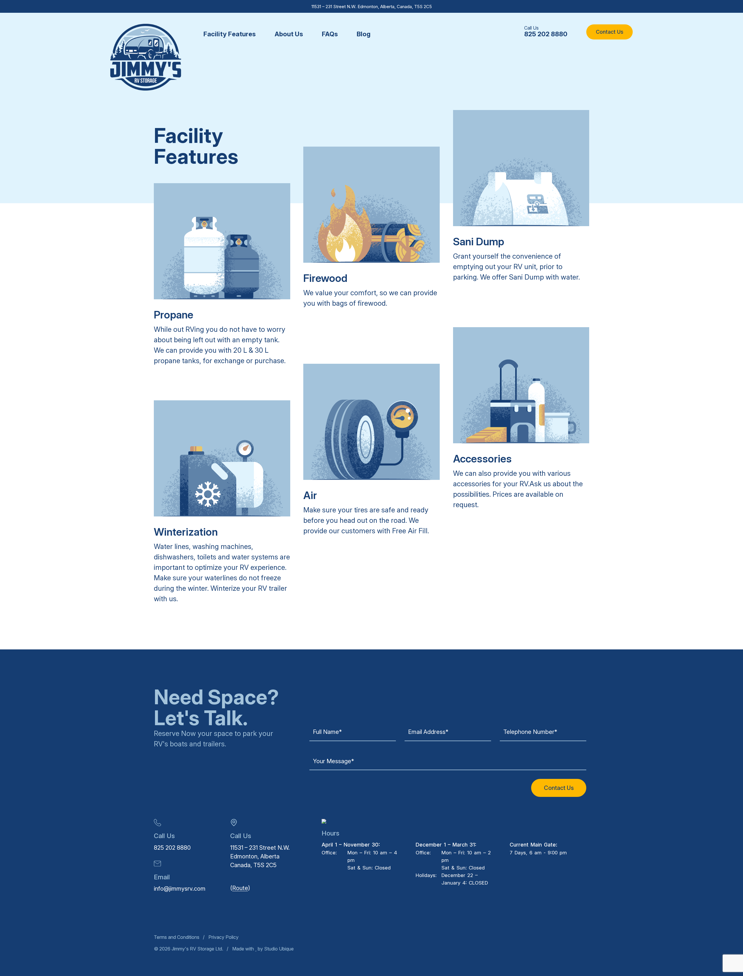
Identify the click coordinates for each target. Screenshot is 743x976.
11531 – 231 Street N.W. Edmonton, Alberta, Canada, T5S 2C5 (371, 6)
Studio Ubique (278, 949)
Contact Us (609, 32)
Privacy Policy (223, 937)
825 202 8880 (545, 34)
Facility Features (229, 34)
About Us (289, 34)
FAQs (330, 34)
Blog (364, 34)
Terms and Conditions (176, 937)
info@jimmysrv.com (179, 888)
